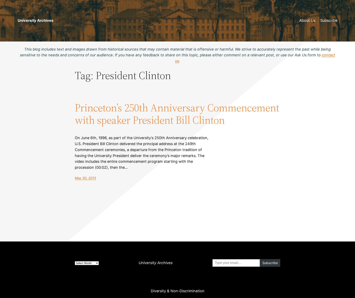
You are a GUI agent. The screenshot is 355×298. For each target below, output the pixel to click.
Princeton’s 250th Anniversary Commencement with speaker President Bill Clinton (177, 114)
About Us (307, 20)
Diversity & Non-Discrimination (177, 291)
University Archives (35, 20)
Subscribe (328, 20)
